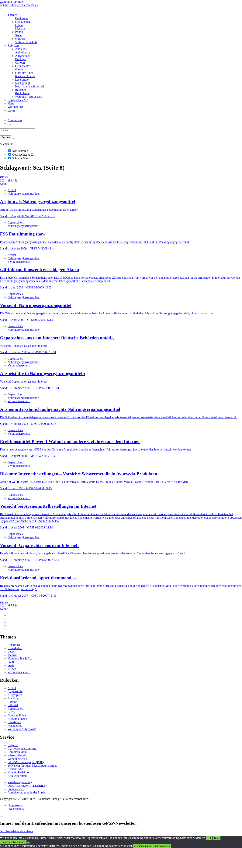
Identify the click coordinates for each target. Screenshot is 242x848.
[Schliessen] (1, 816)
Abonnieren (15, 120)
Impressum (15, 805)
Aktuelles (20, 49)
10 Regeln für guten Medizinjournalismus (32, 765)
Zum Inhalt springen (12, 1)
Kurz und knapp (25, 76)
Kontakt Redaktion (19, 772)
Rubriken (13, 45)
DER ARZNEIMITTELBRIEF (27, 785)
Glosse (19, 69)
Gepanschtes (22, 66)
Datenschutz (16, 808)
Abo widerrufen (17, 775)
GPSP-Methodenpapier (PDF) (26, 762)
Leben (19, 25)
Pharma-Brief (16, 789)
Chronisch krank (17, 752)
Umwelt (20, 38)
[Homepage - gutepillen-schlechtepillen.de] (19, 5)
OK (209, 838)
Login (11, 110)
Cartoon (20, 62)
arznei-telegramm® (19, 782)
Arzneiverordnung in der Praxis (26, 792)
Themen (12, 14)
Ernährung (21, 18)
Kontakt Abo (15, 769)
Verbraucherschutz (26, 42)
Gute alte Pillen (24, 72)
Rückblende (22, 93)
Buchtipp (20, 59)
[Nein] (28, 842)
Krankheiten (22, 21)
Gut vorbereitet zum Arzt (22, 748)
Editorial (13, 705)
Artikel (12, 190)
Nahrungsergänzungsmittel (24, 193)
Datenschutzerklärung (13, 842)
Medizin (20, 28)
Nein (216, 838)
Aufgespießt (22, 55)
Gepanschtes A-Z (18, 100)
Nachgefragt (22, 83)
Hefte (11, 103)
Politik (19, 32)
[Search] (13, 138)
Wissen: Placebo (17, 755)
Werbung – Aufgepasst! (29, 96)
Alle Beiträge (19, 150)
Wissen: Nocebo (17, 758)
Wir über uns (15, 106)
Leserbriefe (22, 79)
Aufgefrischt (22, 52)
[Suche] (9, 124)
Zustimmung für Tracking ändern (152, 846)
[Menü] (1, 9)
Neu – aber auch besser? (29, 86)
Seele (18, 35)
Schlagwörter (19, 158)
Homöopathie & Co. (20, 658)
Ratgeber (20, 89)
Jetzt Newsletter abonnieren (16, 831)
